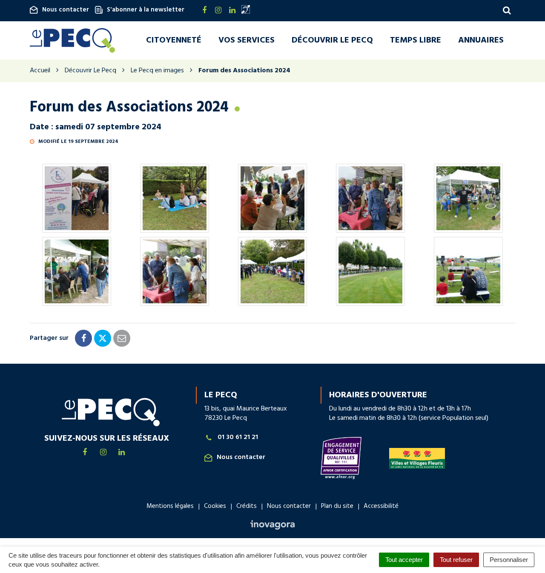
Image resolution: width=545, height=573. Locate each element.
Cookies (215, 506)
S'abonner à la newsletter (145, 10)
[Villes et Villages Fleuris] (417, 458)
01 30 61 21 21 (238, 437)
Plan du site (337, 506)
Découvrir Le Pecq (332, 40)
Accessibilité (381, 506)
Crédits (246, 506)
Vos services (246, 40)
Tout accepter (404, 559)
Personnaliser (509, 559)
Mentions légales (170, 506)
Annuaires (481, 40)
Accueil (40, 70)
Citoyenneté (173, 40)
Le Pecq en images (157, 70)
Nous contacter (65, 10)
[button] (77, 198)
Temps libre (415, 40)
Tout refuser (456, 559)
